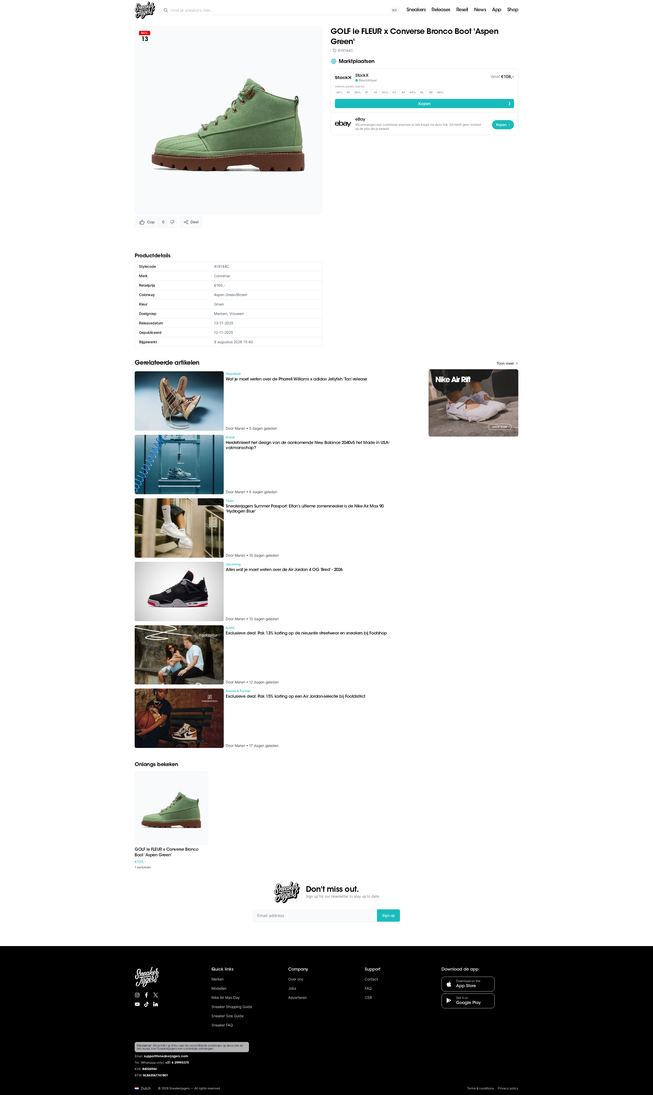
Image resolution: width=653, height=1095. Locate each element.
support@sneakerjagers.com (166, 1056)
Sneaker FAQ (222, 1025)
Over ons (295, 979)
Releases (441, 10)
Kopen (464, 103)
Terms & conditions (480, 1088)
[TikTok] (146, 1004)
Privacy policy (508, 1088)
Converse (222, 276)
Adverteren (297, 997)
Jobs (292, 988)
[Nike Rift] (473, 403)
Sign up (388, 915)
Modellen (219, 988)
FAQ (368, 988)
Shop (512, 10)
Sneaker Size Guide (227, 1016)
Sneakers (416, 10)
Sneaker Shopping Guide (231, 1006)
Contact (371, 979)
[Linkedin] (155, 1004)
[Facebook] (146, 995)
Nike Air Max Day (225, 997)
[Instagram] (137, 995)
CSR (368, 997)
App (496, 10)
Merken (217, 979)
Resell (462, 10)
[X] (155, 995)
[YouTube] (137, 1004)
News (480, 10)
